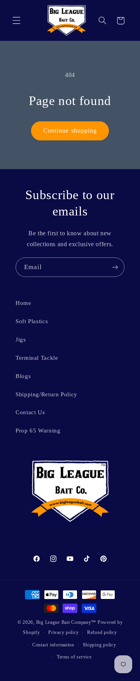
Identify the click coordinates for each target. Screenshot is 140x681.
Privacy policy (63, 632)
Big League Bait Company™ (66, 622)
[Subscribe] (115, 267)
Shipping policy (99, 644)
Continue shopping (70, 130)
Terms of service (74, 657)
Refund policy (102, 632)
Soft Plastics (32, 321)
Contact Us (30, 412)
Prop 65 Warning (38, 430)
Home (24, 303)
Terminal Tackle (37, 358)
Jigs (21, 339)
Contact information (53, 644)
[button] (16, 21)
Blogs (23, 376)
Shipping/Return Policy (46, 394)
